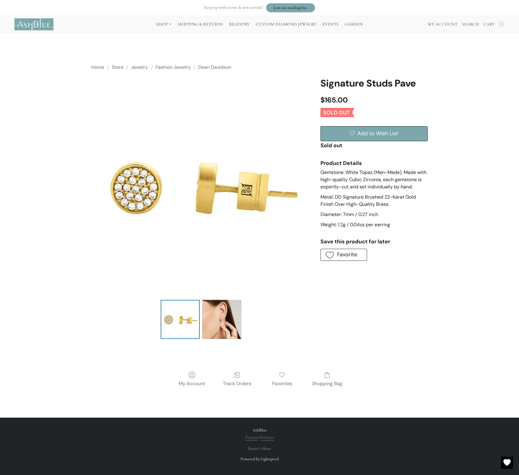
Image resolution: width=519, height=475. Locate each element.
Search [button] (470, 24)
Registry (239, 24)
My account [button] (442, 24)
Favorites (282, 383)
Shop (162, 24)
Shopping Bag (327, 383)
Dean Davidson (214, 67)
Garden (354, 24)
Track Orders (237, 383)
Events (331, 24)
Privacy (251, 437)
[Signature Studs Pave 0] (180, 319)
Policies (267, 437)
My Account (192, 383)
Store (117, 67)
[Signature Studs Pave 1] (221, 319)
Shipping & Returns (200, 24)
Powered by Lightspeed (260, 458)
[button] (290, 7)
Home (97, 67)
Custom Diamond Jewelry (286, 24)
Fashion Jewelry (173, 67)
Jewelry (139, 67)
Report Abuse (259, 448)
